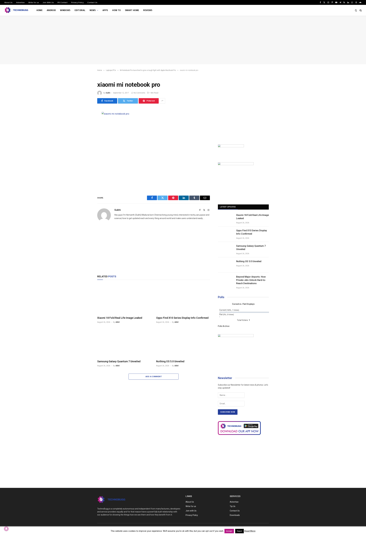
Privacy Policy (77, 2)
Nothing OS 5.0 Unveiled (170, 361)
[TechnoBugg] (16, 10)
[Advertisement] (183, 40)
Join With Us (48, 2)
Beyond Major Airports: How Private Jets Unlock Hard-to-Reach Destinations (251, 280)
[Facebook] (87, 121)
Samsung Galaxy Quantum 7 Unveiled (118, 361)
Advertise (20, 2)
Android (51, 10)
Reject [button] (239, 531)
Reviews (147, 10)
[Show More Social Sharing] (162, 101)
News (93, 10)
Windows (65, 10)
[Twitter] (87, 128)
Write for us (33, 2)
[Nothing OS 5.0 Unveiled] (183, 342)
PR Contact (62, 2)
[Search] (360, 10)
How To (116, 10)
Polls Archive (223, 326)
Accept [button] (229, 531)
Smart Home (132, 10)
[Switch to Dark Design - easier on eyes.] (356, 10)
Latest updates (228, 207)
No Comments (139, 93)
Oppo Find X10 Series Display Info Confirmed (182, 317)
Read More (249, 531)
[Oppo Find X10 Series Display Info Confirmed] (183, 299)
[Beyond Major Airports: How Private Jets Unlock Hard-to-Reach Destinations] (226, 280)
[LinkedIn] (87, 134)
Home (39, 10)
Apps (105, 10)
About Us (8, 2)
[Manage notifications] (6, 528)
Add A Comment (153, 376)
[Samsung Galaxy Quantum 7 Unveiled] (124, 342)
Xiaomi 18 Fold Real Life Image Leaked (119, 317)
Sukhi (108, 93)
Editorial (80, 10)
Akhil (118, 322)
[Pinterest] (87, 140)
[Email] (87, 147)
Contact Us (92, 2)
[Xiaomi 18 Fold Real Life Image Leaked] (124, 299)
